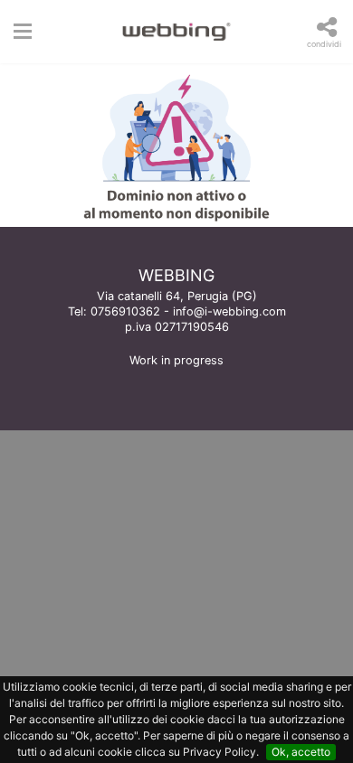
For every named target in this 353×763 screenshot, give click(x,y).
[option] (176, 145)
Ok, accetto (301, 751)
